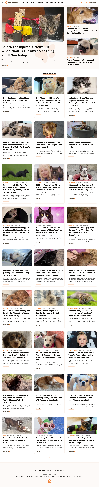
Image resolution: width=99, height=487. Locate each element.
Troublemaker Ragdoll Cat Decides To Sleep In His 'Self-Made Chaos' (48, 313)
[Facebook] (79, 2)
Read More (4, 65)
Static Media (42, 470)
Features (61, 2)
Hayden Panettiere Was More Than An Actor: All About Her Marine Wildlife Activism (81, 354)
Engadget (17, 476)
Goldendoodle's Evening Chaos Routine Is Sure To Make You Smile (81, 144)
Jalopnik (23, 476)
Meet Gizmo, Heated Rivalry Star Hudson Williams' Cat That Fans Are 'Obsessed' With (49, 230)
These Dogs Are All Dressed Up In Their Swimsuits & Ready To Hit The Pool (49, 440)
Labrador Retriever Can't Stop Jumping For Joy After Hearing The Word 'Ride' (16, 272)
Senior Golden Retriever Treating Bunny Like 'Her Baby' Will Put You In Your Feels (49, 397)
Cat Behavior (71, 95)
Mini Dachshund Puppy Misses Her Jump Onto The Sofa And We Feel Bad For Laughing (16, 354)
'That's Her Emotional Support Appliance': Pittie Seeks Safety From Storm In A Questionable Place (16, 231)
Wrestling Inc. (80, 476)
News (37, 140)
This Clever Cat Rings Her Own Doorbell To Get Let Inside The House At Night (81, 440)
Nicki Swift (62, 476)
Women (73, 476)
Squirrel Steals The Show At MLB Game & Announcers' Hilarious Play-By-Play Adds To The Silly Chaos (16, 188)
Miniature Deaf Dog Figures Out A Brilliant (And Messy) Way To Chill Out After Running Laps (81, 187)
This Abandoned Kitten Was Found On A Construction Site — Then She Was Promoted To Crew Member (48, 101)
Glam (32, 476)
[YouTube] (82, 2)
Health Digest (43, 476)
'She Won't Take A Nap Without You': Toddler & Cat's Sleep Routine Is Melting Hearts (49, 272)
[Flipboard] (84, 2)
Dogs (22, 2)
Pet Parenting (51, 2)
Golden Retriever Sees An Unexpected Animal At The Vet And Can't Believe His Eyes (82, 31)
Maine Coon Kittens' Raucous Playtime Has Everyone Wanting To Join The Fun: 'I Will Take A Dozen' (81, 101)
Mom (49, 476)
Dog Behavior (70, 26)
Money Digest (55, 476)
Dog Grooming (71, 392)
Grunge (37, 476)
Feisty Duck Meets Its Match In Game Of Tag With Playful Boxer (16, 440)
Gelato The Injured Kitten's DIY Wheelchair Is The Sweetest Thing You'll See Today (27, 51)
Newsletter (93, 2)
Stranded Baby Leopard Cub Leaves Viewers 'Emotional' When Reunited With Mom (80, 313)
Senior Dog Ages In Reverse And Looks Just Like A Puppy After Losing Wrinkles (80, 62)
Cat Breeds (38, 308)
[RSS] (86, 2)
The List (68, 476)
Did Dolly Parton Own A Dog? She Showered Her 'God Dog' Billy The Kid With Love (48, 187)
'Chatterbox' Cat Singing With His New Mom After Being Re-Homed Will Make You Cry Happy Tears (81, 231)
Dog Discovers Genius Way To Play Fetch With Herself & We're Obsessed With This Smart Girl (15, 399)
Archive (46, 468)
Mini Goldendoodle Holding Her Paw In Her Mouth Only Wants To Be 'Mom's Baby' (16, 313)
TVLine (28, 476)
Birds (4, 435)
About (40, 468)
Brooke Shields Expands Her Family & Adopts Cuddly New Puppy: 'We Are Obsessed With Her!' (49, 356)
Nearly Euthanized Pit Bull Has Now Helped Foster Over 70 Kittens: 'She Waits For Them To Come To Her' (16, 146)
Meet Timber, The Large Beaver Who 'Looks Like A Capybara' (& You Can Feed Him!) (81, 272)
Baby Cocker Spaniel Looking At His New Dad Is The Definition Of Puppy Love (16, 100)
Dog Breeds (69, 57)
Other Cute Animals (37, 2)
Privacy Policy (56, 468)
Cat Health (3, 43)
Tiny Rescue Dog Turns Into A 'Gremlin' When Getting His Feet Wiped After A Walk (80, 397)
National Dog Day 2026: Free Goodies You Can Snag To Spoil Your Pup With (49, 144)
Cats (27, 2)
